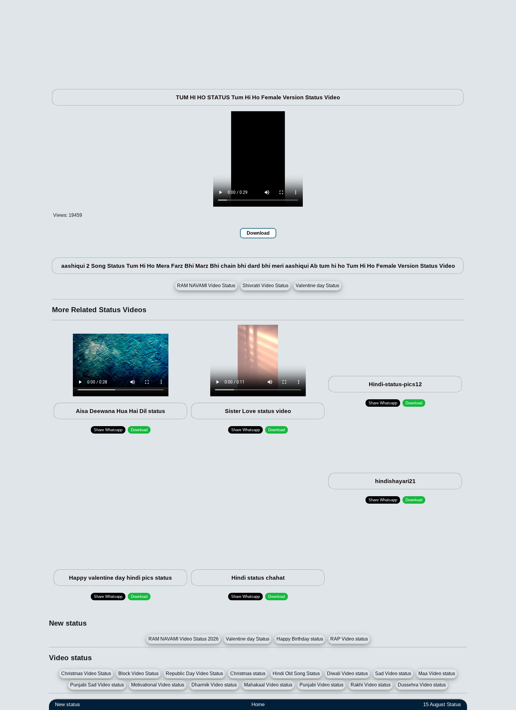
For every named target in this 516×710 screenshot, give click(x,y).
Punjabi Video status (321, 684)
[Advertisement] (228, 41)
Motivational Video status (157, 684)
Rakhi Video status (371, 684)
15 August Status (442, 704)
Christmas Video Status (86, 673)
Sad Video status (393, 673)
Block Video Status (138, 673)
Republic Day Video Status (194, 673)
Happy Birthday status (300, 638)
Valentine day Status (317, 285)
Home (258, 704)
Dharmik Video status (214, 684)
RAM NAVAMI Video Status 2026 (183, 638)
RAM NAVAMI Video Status (206, 285)
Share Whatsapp (108, 430)
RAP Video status (349, 638)
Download (258, 233)
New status (67, 704)
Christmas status (247, 673)
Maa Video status (436, 673)
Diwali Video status (347, 673)
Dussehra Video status (422, 684)
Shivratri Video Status (265, 285)
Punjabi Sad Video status (97, 684)
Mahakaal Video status (268, 684)
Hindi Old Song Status (296, 673)
